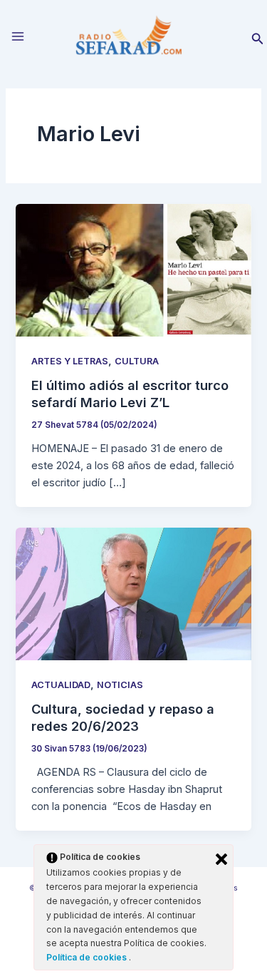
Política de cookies (87, 957)
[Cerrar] (221, 859)
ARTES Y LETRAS (69, 361)
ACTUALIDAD (60, 685)
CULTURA (137, 361)
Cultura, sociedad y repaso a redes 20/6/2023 (122, 717)
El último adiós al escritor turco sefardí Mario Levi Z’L (130, 393)
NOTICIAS (120, 685)
